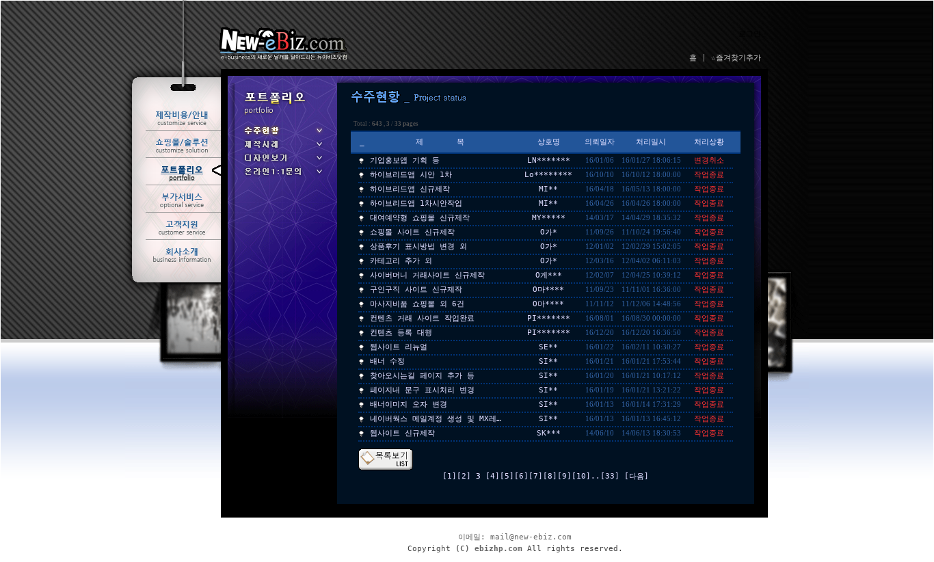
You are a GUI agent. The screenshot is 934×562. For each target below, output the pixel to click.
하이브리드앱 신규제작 (410, 189)
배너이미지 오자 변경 (408, 404)
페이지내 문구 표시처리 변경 (422, 390)
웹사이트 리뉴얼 (398, 347)
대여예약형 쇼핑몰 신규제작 (420, 217)
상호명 (548, 141)
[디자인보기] (282, 162)
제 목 (440, 141)
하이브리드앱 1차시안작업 (416, 203)
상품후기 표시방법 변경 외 (418, 246)
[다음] (636, 476)
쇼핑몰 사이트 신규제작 (412, 232)
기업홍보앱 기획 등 (405, 160)
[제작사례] (282, 148)
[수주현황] (282, 135)
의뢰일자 (600, 141)
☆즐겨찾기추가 (736, 57)
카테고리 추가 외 (401, 260)
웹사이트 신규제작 (402, 433)
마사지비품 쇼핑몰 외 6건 (417, 303)
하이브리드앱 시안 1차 (411, 174)
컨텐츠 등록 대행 (401, 332)
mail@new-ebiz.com (531, 537)
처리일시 (651, 141)
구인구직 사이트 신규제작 (416, 289)
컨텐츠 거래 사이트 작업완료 (422, 318)
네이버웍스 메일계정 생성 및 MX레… (435, 418)
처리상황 (709, 141)
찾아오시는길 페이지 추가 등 (422, 375)
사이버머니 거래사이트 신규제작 (427, 275)
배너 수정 (387, 361)
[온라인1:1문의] (282, 176)
